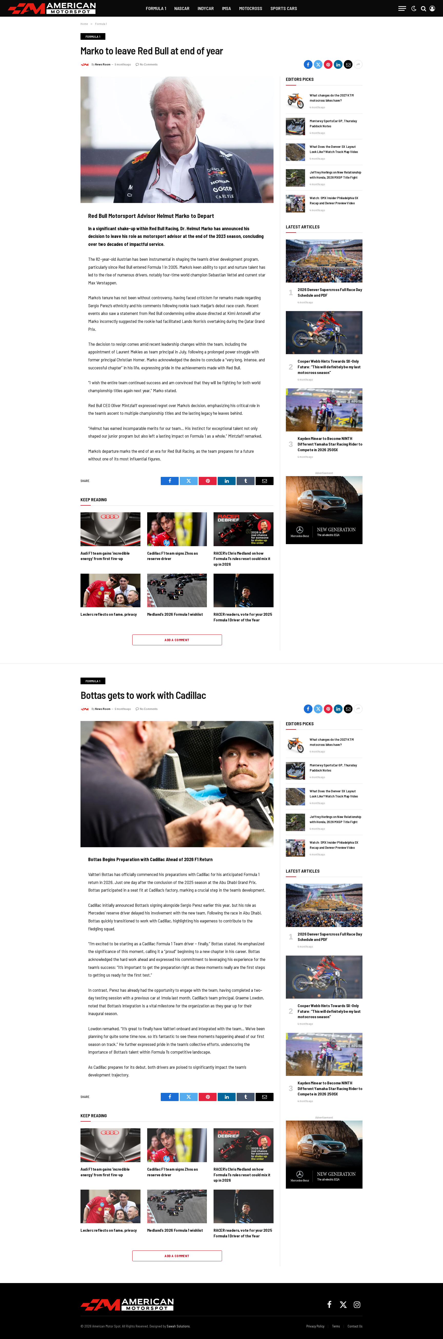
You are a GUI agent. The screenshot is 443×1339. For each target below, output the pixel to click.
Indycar (206, 8)
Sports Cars (283, 8)
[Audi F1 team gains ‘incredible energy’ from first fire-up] (110, 529)
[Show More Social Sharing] (358, 64)
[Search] (423, 8)
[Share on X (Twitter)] (318, 64)
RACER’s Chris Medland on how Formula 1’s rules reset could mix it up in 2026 (242, 559)
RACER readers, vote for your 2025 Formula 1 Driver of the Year (243, 617)
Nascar (181, 8)
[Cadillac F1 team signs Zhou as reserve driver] (177, 529)
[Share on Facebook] (308, 64)
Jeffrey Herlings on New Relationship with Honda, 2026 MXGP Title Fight (335, 174)
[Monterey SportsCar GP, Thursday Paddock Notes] (295, 126)
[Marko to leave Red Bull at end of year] (177, 139)
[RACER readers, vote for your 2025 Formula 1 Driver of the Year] (244, 590)
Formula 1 (156, 8)
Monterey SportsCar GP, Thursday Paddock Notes (333, 123)
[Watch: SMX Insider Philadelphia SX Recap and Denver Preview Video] (295, 203)
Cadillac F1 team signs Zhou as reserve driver (172, 556)
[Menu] (402, 8)
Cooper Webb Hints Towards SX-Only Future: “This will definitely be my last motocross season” (329, 367)
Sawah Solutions (178, 1326)
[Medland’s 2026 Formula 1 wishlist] (177, 590)
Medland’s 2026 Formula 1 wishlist (175, 614)
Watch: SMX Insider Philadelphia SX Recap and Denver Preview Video (334, 200)
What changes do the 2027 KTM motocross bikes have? (332, 97)
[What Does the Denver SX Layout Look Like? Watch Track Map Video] (295, 152)
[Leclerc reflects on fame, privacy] (110, 590)
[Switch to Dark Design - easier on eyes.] (414, 8)
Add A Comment (177, 640)
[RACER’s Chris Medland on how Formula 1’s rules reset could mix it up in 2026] (244, 529)
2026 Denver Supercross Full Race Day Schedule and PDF (330, 292)
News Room (102, 64)
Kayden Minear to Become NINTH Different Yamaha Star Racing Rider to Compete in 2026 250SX (330, 444)
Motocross (250, 8)
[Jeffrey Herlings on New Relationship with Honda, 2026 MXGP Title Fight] (295, 178)
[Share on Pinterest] (328, 64)
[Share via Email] (348, 64)
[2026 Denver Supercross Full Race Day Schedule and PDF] (324, 261)
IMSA (226, 8)
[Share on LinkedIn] (338, 64)
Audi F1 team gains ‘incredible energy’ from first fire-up (105, 556)
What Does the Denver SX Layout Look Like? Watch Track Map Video (334, 149)
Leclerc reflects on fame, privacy (108, 614)
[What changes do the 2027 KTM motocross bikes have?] (295, 101)
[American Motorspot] (52, 8)
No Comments (148, 64)
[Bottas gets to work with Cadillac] (177, 784)
